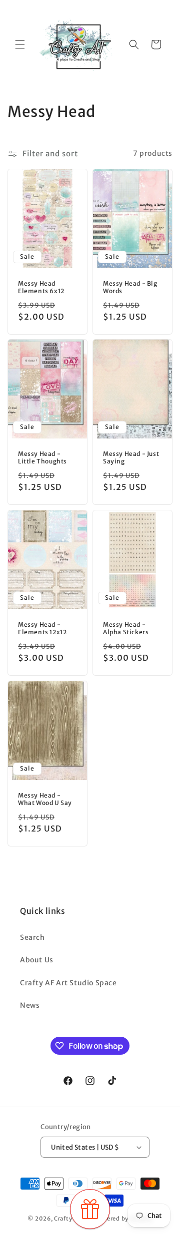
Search (32, 937)
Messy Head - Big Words (130, 287)
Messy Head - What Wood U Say (45, 799)
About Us (37, 959)
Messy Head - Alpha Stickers (125, 628)
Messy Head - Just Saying (131, 457)
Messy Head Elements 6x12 (41, 287)
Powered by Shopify (123, 1218)
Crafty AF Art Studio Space (68, 982)
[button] (20, 44)
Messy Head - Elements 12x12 (42, 628)
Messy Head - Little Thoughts (42, 457)
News (30, 1005)
